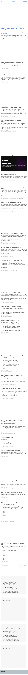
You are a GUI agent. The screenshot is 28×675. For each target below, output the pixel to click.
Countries (7, 32)
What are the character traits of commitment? (11, 580)
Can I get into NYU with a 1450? (9, 583)
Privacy (21, 673)
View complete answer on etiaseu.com (7, 316)
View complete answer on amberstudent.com (8, 131)
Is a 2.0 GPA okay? (4, 566)
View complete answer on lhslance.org (7, 398)
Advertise (5, 673)
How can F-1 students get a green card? (19, 566)
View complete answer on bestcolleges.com (8, 488)
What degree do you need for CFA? (9, 582)
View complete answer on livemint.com (7, 521)
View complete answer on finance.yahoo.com (9, 270)
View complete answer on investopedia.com (8, 211)
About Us (13, 673)
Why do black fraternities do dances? (10, 588)
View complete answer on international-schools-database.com (12, 198)
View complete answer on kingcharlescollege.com (9, 183)
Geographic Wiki (12, 32)
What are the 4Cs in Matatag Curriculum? (10, 591)
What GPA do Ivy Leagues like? (9, 587)
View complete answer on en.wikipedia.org (8, 457)
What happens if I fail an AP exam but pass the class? (13, 586)
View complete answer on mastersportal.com (8, 384)
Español (25, 1)
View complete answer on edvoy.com (7, 302)
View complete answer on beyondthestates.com (9, 41)
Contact (9, 673)
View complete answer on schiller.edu (7, 256)
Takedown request (5, 39)
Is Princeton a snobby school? (8, 584)
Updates (25, 673)
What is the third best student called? (10, 590)
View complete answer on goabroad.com (8, 116)
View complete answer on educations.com (8, 333)
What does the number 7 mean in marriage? (11, 592)
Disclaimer (18, 673)
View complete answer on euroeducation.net (8, 243)
